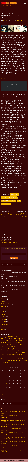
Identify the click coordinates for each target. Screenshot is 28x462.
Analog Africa (14, 194)
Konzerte (3, 306)
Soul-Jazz (8, 357)
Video (3, 329)
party (2, 311)
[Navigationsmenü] (25, 4)
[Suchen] (25, 264)
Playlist (18, 20)
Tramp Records (15, 361)
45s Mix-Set (17, 337)
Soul (2, 326)
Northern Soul (21, 350)
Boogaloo (3, 340)
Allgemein (4, 299)
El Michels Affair (15, 340)
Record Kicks (4, 354)
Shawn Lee (21, 354)
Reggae (9, 354)
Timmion (3, 358)
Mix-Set (3, 309)
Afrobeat (4, 339)
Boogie (8, 340)
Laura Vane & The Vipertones (9, 197)
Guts (21, 342)
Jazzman (12, 346)
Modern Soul (17, 349)
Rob (19, 200)
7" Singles (4, 337)
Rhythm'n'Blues (14, 354)
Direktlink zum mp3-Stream (9, 242)
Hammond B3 (4, 344)
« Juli (2, 395)
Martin (5, 20)
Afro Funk (11, 338)
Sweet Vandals (6, 204)
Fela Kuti (21, 340)
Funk (2, 301)
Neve (5, 460)
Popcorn (7, 352)
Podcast (23, 20)
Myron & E (9, 350)
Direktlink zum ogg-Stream (9, 241)
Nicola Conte (15, 350)
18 (6, 383)
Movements (4, 350)
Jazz (21, 345)
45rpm (11, 337)
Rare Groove (4, 324)
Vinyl (25, 361)
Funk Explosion (5, 304)
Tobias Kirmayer (10, 358)
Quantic (12, 352)
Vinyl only (4, 362)
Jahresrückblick (14, 345)
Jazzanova (5, 346)
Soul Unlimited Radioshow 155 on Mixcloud (13, 78)
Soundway (14, 357)
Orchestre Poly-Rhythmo (8, 200)
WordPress (21, 460)
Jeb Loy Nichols (19, 346)
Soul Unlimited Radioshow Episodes (13, 409)
